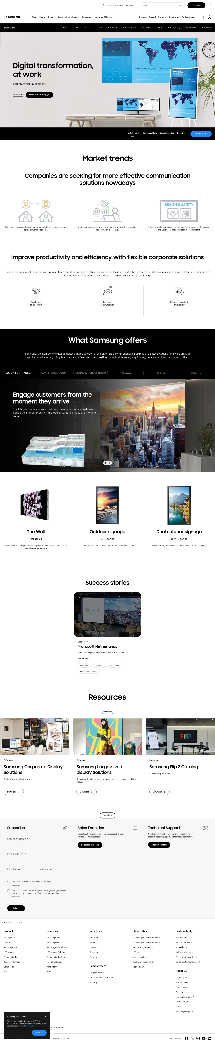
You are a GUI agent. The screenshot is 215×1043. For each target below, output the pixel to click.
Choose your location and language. (118, 5)
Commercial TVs (11, 957)
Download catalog (37, 94)
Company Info (182, 977)
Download (11, 792)
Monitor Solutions (54, 962)
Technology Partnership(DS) (145, 942)
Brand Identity (182, 987)
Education (94, 937)
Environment (181, 937)
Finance (93, 947)
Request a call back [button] (90, 845)
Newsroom (181, 1002)
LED (135, 952)
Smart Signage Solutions (57, 947)
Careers (179, 992)
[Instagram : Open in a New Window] (198, 1038)
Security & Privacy (184, 942)
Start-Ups (94, 982)
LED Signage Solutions (88, 671)
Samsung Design (183, 1011)
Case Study (83, 642)
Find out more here (26, 1026)
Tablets (7, 942)
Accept (39, 1032)
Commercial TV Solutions (58, 957)
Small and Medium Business (102, 977)
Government (95, 952)
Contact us (18, 94)
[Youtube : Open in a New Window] (204, 1038)
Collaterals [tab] (107, 711)
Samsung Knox (53, 937)
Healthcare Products (142, 962)
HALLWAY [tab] (125, 373)
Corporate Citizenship (185, 957)
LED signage (9, 952)
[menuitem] (34, 17)
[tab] (106, 463)
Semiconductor (139, 957)
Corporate (98, 665)
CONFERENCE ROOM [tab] (53, 373)
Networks (137, 967)
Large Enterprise (97, 972)
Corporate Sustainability (187, 962)
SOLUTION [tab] (197, 373)
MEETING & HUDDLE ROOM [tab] (89, 373)
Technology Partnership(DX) (145, 937)
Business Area (182, 982)
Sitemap (66, 1038)
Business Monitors (12, 962)
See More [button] (107, 815)
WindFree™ (52, 967)
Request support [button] (159, 845)
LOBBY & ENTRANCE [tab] (18, 373)
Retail (92, 942)
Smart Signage (114, 665)
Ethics (178, 1006)
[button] (202, 17)
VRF (5, 972)
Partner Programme (142, 947)
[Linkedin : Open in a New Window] (209, 1038)
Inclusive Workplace (185, 952)
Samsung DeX (53, 942)
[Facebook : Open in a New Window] (186, 1038)
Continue (196, 5)
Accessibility (181, 947)
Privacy (56, 1038)
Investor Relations (184, 997)
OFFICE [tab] (161, 373)
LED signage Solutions (56, 952)
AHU (49, 972)
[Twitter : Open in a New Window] (192, 1038)
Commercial (9, 967)
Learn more (83, 658)
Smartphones (10, 937)
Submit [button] (16, 908)
